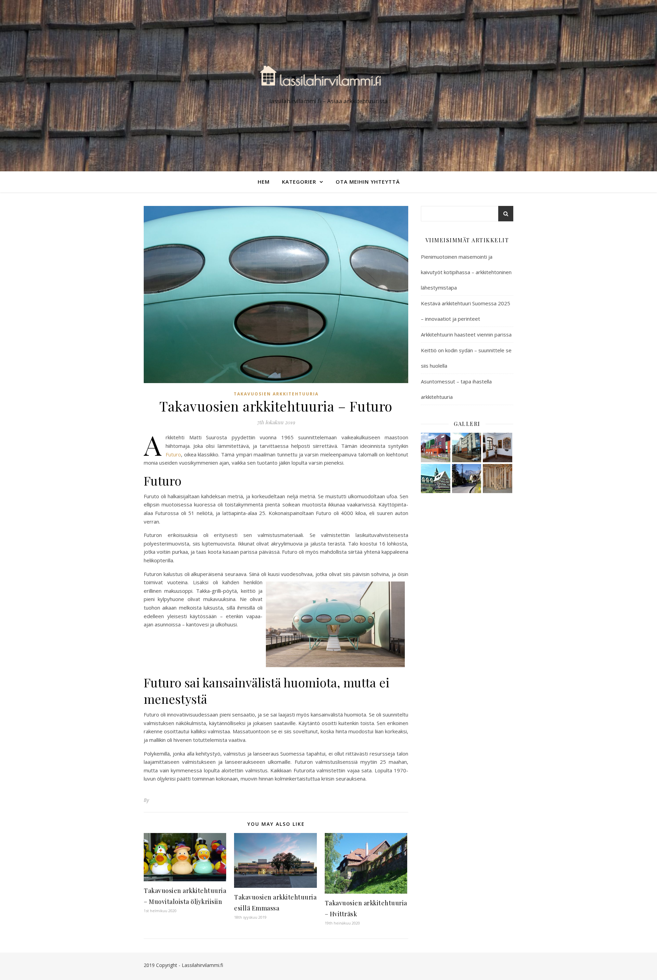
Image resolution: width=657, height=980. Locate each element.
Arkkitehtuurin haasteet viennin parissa (466, 334)
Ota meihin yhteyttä (368, 181)
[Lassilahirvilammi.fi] (328, 79)
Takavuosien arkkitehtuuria (276, 394)
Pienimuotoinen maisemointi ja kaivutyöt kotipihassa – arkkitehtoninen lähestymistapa (466, 272)
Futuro (173, 454)
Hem (264, 181)
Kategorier (299, 181)
